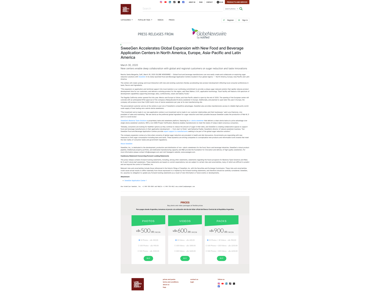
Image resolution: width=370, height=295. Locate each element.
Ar (222, 2)
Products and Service (237, 2)
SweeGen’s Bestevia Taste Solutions (134, 121)
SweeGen (142, 77)
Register (230, 20)
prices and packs (169, 279)
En (218, 2)
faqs (200, 2)
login (192, 282)
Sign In (245, 20)
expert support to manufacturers (176, 131)
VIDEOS (160, 20)
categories (126, 20)
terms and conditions (171, 282)
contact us (194, 279)
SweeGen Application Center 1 (135, 180)
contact (209, 2)
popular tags (144, 20)
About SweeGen (126, 144)
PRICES (171, 20)
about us (192, 2)
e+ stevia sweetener (196, 121)
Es (220, 2)
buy (148, 258)
